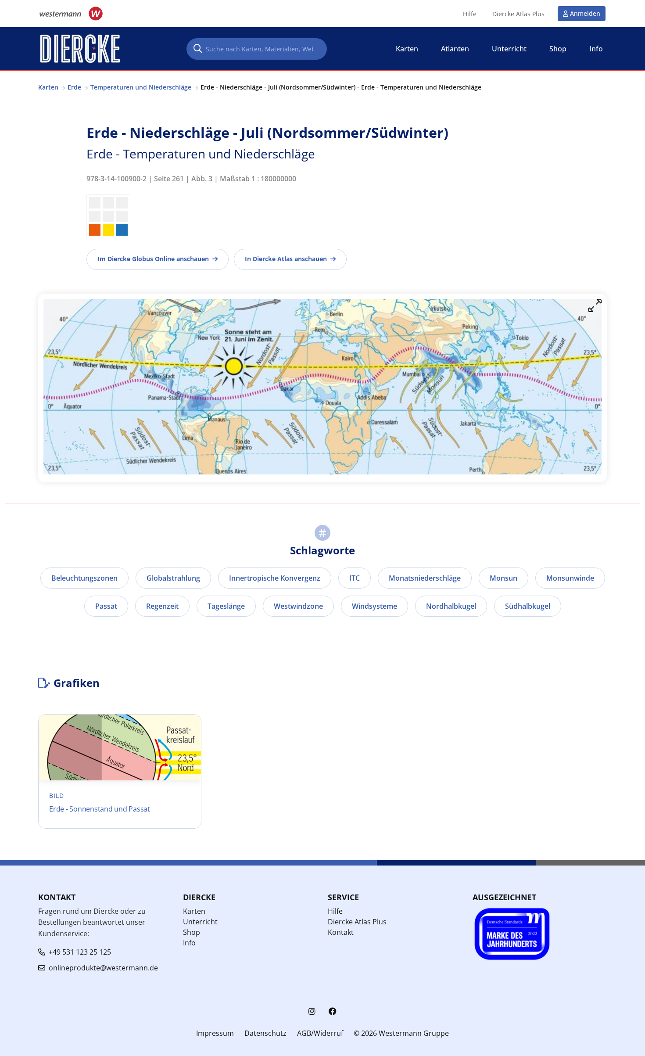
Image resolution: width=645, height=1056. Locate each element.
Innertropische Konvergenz (274, 578)
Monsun (503, 578)
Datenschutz (265, 1033)
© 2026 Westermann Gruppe (401, 1033)
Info (189, 943)
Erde (74, 87)
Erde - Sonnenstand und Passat (99, 809)
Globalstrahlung (173, 578)
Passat (106, 606)
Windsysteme (374, 606)
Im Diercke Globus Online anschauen (153, 259)
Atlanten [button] (455, 48)
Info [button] (596, 48)
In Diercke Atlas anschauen (286, 259)
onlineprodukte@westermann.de (103, 968)
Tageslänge (226, 606)
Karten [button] (407, 48)
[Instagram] (311, 1011)
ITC (354, 578)
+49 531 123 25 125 (80, 952)
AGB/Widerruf (320, 1033)
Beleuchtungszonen (84, 578)
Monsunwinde (570, 578)
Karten (48, 87)
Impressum (215, 1033)
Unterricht (200, 922)
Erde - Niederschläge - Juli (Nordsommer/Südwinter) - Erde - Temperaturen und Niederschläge (341, 87)
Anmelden (585, 13)
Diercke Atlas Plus (518, 14)
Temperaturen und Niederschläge (140, 87)
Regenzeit (162, 606)
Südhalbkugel (527, 606)
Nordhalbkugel (451, 606)
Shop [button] (557, 48)
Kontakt (341, 932)
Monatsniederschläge (425, 578)
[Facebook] (333, 1011)
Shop (191, 932)
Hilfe (470, 14)
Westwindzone (298, 606)
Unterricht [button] (509, 48)
